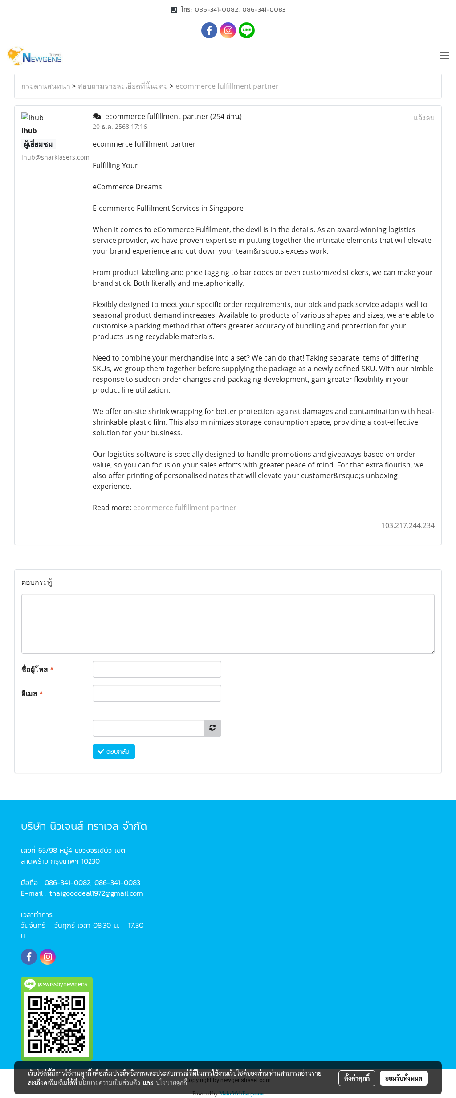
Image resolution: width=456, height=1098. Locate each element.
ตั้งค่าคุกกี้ (357, 1078)
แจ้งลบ (424, 118)
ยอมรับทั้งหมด (404, 1078)
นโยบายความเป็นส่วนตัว (109, 1082)
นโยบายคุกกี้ (171, 1082)
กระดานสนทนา (45, 86)
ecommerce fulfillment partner (227, 86)
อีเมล (32, 693)
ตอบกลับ (117, 751)
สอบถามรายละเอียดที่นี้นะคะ (123, 86)
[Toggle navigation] (444, 56)
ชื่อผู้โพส (37, 669)
